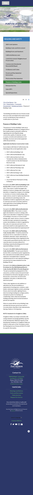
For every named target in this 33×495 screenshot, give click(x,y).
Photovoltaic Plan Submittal (14, 78)
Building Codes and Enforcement (15, 48)
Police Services (16, 395)
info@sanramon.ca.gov (16, 384)
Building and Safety (13, 39)
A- (26, 99)
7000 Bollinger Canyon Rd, (16, 376)
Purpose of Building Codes (14, 82)
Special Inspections (11, 92)
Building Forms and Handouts (14, 51)
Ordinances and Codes (12, 69)
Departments (10, 104)
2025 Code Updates (12, 44)
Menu (6, 3)
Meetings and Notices (16, 391)
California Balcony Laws (13, 55)
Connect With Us (16, 420)
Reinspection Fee (11, 85)
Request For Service (16, 397)
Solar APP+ (9, 89)
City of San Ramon (8, 102)
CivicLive (13, 410)
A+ (23, 99)
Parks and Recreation (16, 393)
